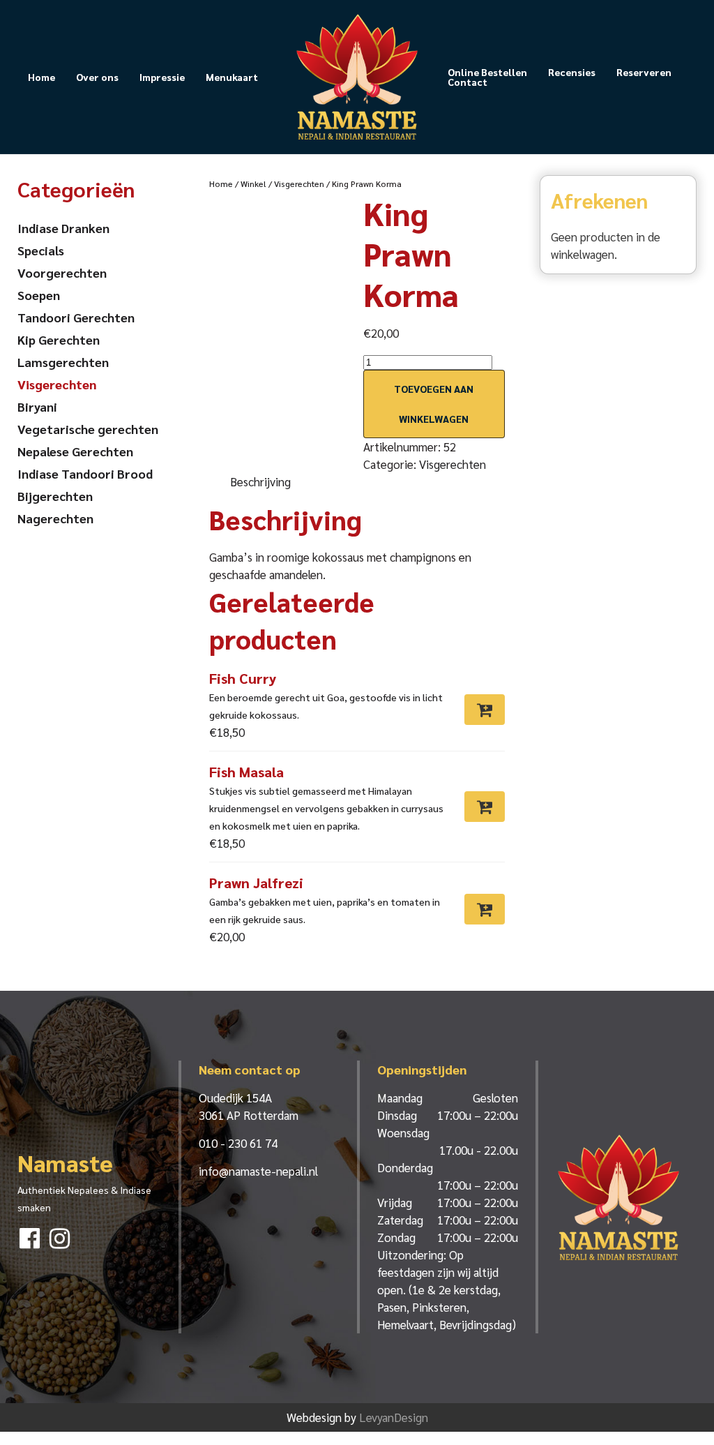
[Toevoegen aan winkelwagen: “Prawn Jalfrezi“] (484, 909)
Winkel (253, 183)
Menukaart (232, 77)
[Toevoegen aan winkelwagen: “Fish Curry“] (484, 709)
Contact (467, 82)
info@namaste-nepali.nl (258, 1170)
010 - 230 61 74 (238, 1143)
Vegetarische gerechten (87, 429)
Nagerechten (55, 518)
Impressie (162, 77)
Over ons (97, 77)
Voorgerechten (62, 272)
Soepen (38, 295)
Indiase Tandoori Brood (85, 473)
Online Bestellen (487, 72)
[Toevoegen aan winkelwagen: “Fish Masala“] (484, 806)
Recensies (571, 72)
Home (41, 77)
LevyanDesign (393, 1417)
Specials (40, 250)
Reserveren (643, 72)
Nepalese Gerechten (75, 451)
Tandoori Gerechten (76, 317)
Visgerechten (299, 183)
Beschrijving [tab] (260, 481)
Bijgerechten (55, 496)
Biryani (37, 406)
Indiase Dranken (63, 228)
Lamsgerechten (63, 362)
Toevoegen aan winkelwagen (433, 403)
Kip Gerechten (58, 339)
